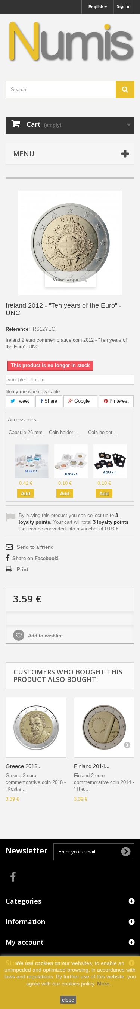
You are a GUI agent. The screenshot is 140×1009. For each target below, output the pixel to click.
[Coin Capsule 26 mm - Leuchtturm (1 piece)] (32, 461)
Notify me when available (33, 391)
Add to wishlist (45, 636)
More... (105, 984)
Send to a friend (35, 547)
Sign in (124, 6)
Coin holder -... (65, 432)
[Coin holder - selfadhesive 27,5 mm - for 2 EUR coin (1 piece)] (71, 461)
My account (25, 942)
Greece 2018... (24, 766)
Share (50, 401)
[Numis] (70, 40)
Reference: (18, 329)
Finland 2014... (91, 766)
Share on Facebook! (35, 558)
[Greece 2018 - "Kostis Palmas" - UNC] (36, 727)
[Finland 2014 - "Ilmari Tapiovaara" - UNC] (104, 727)
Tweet (22, 401)
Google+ (83, 401)
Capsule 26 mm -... (26, 435)
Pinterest (118, 401)
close (68, 1000)
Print (22, 569)
